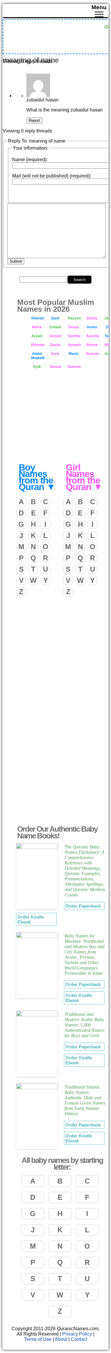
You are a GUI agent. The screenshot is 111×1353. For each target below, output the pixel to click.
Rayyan (74, 318)
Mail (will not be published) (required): (51, 175)
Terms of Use (38, 1339)
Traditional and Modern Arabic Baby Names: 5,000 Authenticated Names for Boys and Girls (84, 1025)
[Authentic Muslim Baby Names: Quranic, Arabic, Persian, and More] (56, 11)
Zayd (55, 318)
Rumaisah (92, 354)
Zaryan (55, 336)
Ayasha (92, 336)
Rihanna (37, 345)
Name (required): (30, 159)
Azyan (36, 336)
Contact (79, 1339)
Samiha (74, 336)
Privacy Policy (77, 1333)
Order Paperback (83, 906)
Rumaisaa (74, 367)
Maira (36, 327)
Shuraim (37, 318)
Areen (92, 327)
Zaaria (55, 345)
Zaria (55, 354)
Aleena (55, 367)
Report (34, 120)
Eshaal (55, 327)
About (61, 1339)
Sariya (73, 327)
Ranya (91, 345)
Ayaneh (74, 345)
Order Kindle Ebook (30, 919)
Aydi (37, 367)
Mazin (73, 354)
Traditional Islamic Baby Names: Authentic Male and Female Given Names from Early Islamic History (85, 1100)
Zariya (91, 318)
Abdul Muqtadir (37, 356)
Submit (16, 261)
